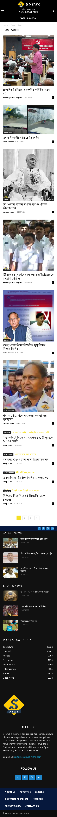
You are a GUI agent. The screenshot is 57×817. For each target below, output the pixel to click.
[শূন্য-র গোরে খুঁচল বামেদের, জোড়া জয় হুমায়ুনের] (28, 386)
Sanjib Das (7, 445)
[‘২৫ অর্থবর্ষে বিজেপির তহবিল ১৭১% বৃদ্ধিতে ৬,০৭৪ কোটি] (28, 432)
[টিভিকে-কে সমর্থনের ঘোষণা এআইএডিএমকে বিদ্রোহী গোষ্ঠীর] (28, 245)
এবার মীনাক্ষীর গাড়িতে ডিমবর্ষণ (21, 138)
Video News (8, 133)
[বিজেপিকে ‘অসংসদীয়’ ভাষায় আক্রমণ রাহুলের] (10, 572)
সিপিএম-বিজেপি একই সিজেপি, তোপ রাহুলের (24, 498)
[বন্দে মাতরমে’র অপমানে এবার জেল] (10, 543)
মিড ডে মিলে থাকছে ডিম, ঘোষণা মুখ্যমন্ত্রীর (36, 553)
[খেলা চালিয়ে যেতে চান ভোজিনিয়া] (10, 610)
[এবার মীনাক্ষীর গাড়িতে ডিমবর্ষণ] (28, 119)
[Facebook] (39, 528)
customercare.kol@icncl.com (27, 756)
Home (5, 25)
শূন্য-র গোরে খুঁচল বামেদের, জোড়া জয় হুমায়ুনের (25, 417)
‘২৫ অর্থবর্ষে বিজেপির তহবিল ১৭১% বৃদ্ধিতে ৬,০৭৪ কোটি (28, 439)
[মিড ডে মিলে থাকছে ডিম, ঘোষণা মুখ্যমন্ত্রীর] (10, 557)
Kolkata (6, 199)
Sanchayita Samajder (12, 97)
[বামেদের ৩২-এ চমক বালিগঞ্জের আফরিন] (28, 454)
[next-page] (36, 518)
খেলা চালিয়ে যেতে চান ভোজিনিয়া (33, 606)
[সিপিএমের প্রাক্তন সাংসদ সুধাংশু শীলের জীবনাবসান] (28, 175)
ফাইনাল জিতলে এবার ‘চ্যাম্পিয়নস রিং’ (35, 592)
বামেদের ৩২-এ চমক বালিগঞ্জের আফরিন (26, 459)
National (7, 85)
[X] (48, 528)
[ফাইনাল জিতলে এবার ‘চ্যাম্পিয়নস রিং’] (10, 596)
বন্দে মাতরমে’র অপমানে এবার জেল (34, 539)
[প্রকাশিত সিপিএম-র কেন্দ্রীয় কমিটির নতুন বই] (28, 60)
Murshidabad (9, 411)
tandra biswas (9, 212)
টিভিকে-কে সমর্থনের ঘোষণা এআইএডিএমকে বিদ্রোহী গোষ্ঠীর (28, 276)
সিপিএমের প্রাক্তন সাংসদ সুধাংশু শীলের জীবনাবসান (25, 206)
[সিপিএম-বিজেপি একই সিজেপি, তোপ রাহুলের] (28, 490)
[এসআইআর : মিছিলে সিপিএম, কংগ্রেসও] (28, 472)
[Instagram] (43, 528)
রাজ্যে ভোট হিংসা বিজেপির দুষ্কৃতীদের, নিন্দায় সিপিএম (24, 347)
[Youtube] (52, 528)
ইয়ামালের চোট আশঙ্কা (29, 621)
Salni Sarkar (8, 141)
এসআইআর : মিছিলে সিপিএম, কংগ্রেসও (26, 478)
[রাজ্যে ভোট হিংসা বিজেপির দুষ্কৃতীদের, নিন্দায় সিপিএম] (28, 315)
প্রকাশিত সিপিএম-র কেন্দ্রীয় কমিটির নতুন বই (26, 91)
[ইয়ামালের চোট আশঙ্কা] (10, 625)
